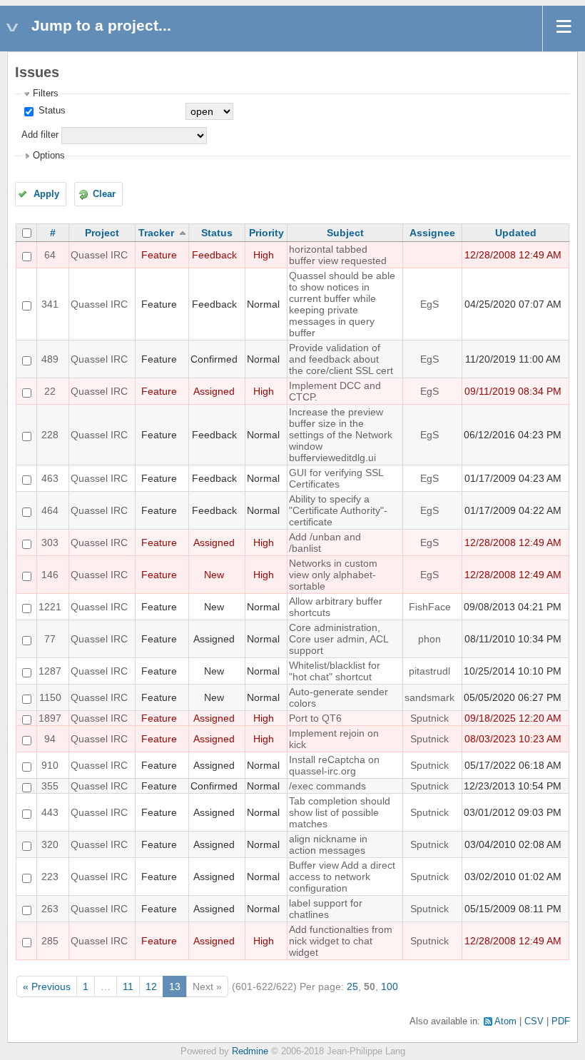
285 (49, 941)
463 (49, 478)
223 (49, 876)
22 (50, 391)
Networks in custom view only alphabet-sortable (333, 574)
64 (50, 255)
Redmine (250, 1051)
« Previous (47, 986)
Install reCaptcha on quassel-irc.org (334, 765)
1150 (50, 697)
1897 (50, 718)
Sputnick (429, 718)
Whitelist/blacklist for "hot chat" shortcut (334, 671)
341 (49, 304)
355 (49, 786)
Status (51, 111)
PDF (560, 1021)
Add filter (39, 135)
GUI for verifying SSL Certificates (336, 478)
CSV (534, 1021)
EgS (429, 304)
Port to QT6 (315, 718)
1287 (50, 671)
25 (352, 986)
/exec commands (327, 786)
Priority (266, 232)
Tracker (156, 232)
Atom (505, 1021)
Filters (45, 94)
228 (49, 434)
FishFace (430, 606)
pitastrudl (429, 671)
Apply (46, 194)
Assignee (432, 232)
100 (389, 986)
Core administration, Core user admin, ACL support (338, 639)
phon (429, 639)
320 (49, 844)
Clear (104, 194)
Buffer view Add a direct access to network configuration (342, 876)
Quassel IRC (99, 255)
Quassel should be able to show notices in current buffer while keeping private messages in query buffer (342, 304)
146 (49, 574)
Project (102, 232)
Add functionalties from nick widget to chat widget (340, 941)
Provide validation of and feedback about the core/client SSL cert (341, 359)
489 (49, 359)
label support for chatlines (325, 908)
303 (49, 542)
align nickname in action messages (328, 844)
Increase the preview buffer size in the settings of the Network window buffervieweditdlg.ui (340, 434)
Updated (515, 232)
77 (50, 639)
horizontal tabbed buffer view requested (338, 254)
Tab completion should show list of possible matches (339, 812)
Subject (345, 232)
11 (128, 986)
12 (151, 986)
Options (49, 156)
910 (49, 765)
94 (50, 738)
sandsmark (429, 697)
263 (49, 908)
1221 (50, 606)
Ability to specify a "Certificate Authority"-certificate (338, 510)
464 (49, 510)
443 (49, 812)
